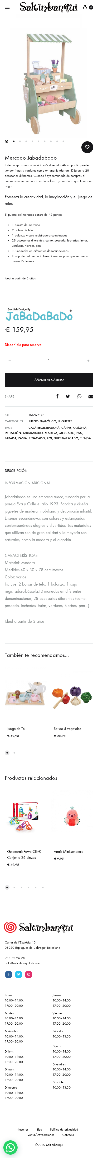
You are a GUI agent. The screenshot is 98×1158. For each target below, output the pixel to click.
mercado (66, 433)
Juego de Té (16, 728)
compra (79, 428)
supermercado (66, 438)
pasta (22, 438)
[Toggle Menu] (7, 7)
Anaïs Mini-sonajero (68, 851)
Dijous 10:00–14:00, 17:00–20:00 (62, 1051)
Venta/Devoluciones (41, 1135)
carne (66, 428)
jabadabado (33, 433)
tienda (85, 438)
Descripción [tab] (16, 470)
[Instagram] (28, 974)
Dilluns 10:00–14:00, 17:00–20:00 (14, 1056)
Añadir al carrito (49, 380)
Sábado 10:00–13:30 (62, 1033)
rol (49, 438)
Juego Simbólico (42, 421)
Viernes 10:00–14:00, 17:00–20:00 (62, 1018)
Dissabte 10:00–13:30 (62, 1085)
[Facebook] (8, 974)
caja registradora (44, 428)
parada (10, 438)
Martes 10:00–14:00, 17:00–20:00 (14, 1018)
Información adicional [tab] (27, 483)
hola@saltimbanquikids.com (22, 963)
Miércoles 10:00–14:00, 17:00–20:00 (14, 1036)
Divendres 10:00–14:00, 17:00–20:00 (62, 1069)
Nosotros (22, 1129)
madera (51, 433)
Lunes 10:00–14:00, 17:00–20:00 (14, 1000)
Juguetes (65, 421)
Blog (39, 1129)
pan (79, 433)
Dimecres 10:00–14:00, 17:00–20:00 (14, 1092)
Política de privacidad (64, 1129)
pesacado (37, 438)
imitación (13, 433)
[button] (7, 141)
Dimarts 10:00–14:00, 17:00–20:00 (14, 1074)
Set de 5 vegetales (67, 728)
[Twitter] (18, 974)
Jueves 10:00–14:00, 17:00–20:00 (62, 1000)
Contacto (68, 1135)
